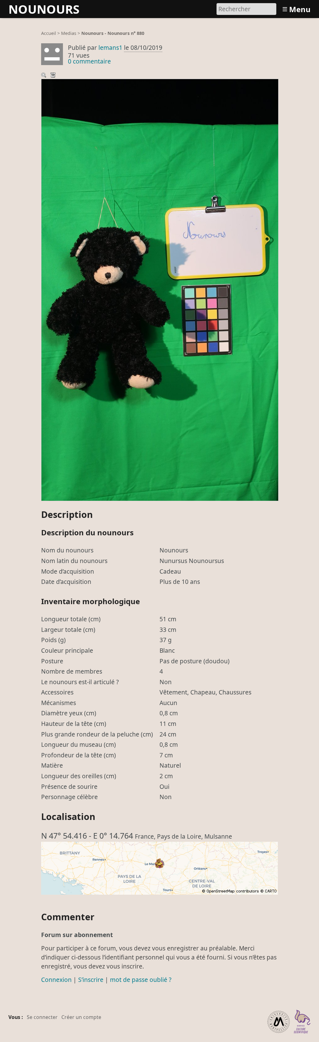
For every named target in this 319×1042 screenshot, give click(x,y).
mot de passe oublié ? (140, 979)
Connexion (56, 979)
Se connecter (42, 1017)
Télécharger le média (53, 76)
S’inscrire (90, 979)
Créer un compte (81, 1017)
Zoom (44, 76)
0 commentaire (89, 61)
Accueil (48, 33)
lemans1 (110, 47)
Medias (68, 33)
